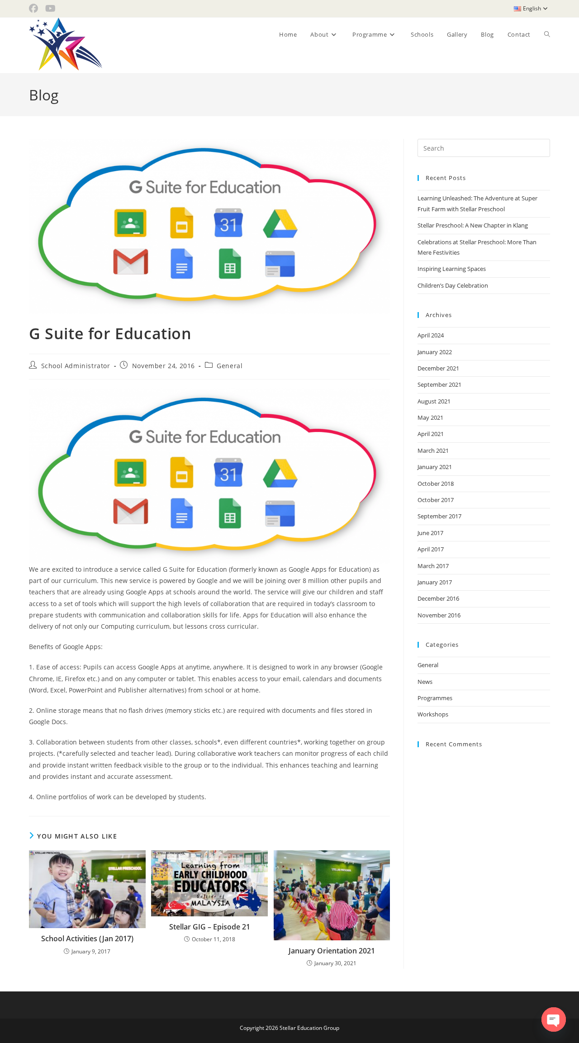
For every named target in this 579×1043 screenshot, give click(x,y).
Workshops (433, 714)
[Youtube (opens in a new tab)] (50, 8)
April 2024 (431, 335)
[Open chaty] (553, 1019)
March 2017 (433, 566)
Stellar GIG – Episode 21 (209, 927)
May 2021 (430, 417)
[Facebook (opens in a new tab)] (35, 8)
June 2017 (430, 533)
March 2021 (433, 450)
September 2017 (439, 516)
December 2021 (438, 368)
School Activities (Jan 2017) (87, 938)
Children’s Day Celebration (453, 285)
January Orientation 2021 (332, 951)
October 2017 (436, 500)
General (229, 365)
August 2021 (434, 401)
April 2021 (431, 434)
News (425, 682)
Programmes (435, 698)
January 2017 (435, 582)
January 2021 (435, 467)
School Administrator (75, 365)
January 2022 (435, 352)
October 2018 (436, 483)
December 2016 (438, 598)
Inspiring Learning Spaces (452, 269)
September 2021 (439, 384)
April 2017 (431, 549)
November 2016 (439, 615)
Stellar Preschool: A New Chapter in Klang (473, 225)
